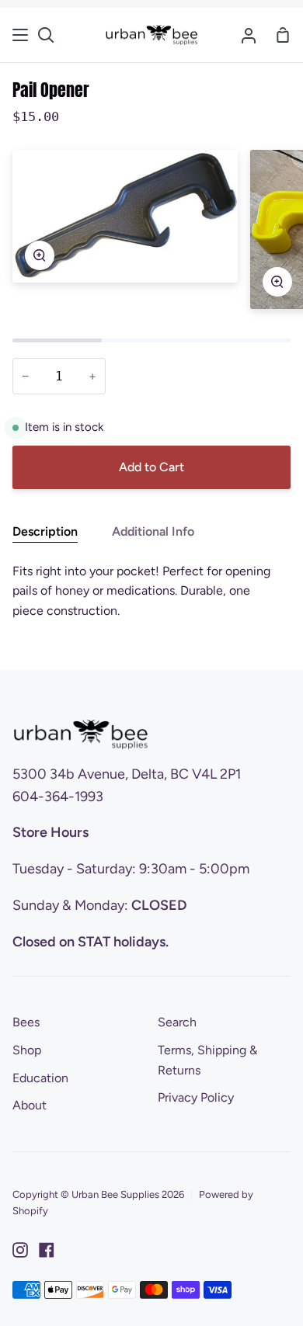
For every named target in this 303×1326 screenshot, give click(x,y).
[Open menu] (21, 34)
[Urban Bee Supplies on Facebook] (46, 1250)
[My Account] (248, 35)
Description (45, 531)
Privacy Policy (196, 1097)
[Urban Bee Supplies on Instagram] (20, 1250)
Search (177, 1022)
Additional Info (153, 531)
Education (40, 1078)
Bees (26, 1022)
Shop (26, 1050)
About (29, 1105)
